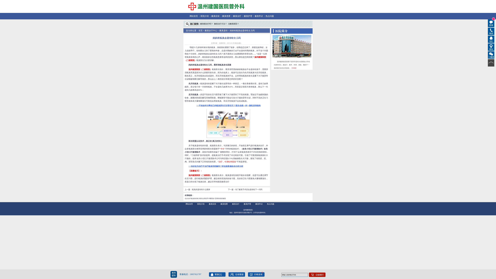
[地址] (491, 47)
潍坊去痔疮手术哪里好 (207, 198)
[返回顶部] (491, 63)
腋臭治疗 (237, 16)
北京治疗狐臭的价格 (192, 198)
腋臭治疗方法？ (220, 24)
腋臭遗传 (223, 30)
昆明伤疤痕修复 (220, 198)
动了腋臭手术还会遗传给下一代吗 (248, 190)
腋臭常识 (259, 16)
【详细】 (294, 68)
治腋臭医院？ (233, 24)
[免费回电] (491, 31)
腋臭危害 (226, 16)
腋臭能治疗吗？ (206, 24)
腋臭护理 (248, 16)
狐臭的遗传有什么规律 (201, 190)
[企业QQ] (491, 39)
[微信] (491, 55)
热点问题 (270, 16)
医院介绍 (204, 16)
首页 (200, 30)
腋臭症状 (215, 16)
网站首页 (194, 16)
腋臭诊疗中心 (211, 30)
